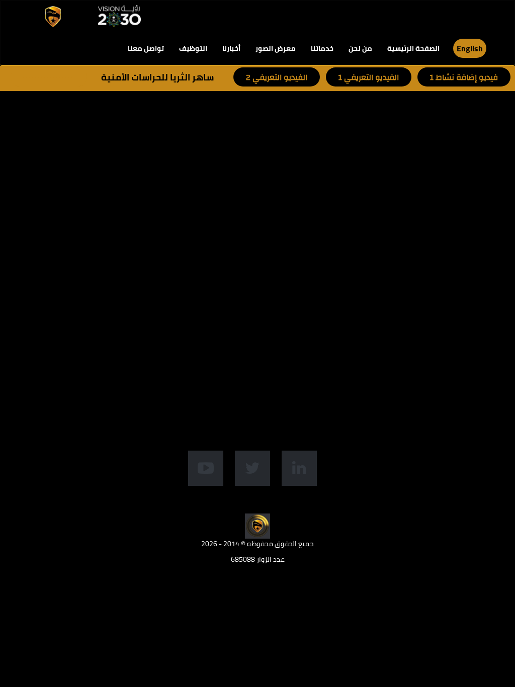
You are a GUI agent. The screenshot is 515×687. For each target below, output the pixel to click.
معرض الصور (275, 48)
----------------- (48, 77)
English (470, 48)
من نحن (360, 48)
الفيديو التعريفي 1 (368, 77)
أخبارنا (231, 48)
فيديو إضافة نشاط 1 (464, 77)
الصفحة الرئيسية (413, 48)
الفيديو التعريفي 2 (276, 77)
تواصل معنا (146, 48)
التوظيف (193, 48)
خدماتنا (322, 48)
